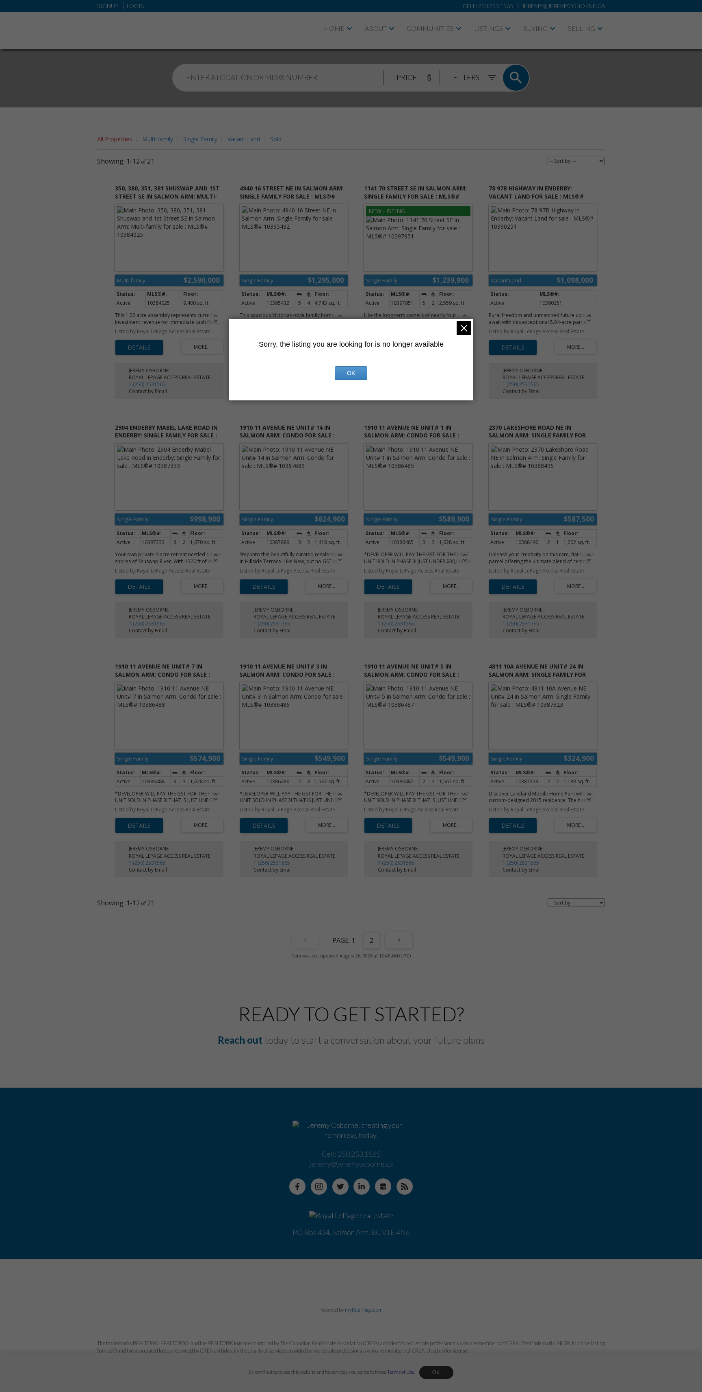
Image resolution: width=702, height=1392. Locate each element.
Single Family (200, 139)
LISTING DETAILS (139, 347)
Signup (107, 5)
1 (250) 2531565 (147, 384)
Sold (276, 139)
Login (136, 5)
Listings (488, 28)
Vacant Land (244, 139)
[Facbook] (297, 1186)
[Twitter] (340, 1186)
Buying (535, 28)
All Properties (114, 139)
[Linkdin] (361, 1186)
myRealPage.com (364, 1310)
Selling (581, 28)
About (376, 28)
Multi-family (157, 139)
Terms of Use (400, 1372)
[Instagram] (319, 1186)
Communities (430, 28)
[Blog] (404, 1186)
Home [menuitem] (334, 28)
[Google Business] (383, 1186)
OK (436, 1372)
